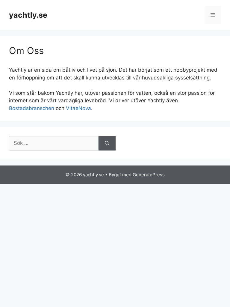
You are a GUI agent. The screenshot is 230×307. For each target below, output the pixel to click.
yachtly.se (28, 14)
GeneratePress (149, 174)
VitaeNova (78, 108)
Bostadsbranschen (31, 108)
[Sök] (107, 143)
